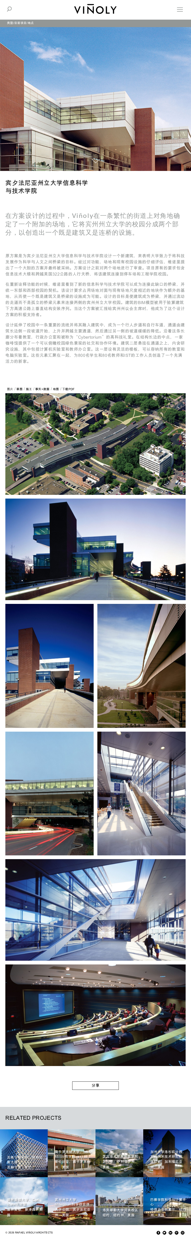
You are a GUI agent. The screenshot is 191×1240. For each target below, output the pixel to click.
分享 (95, 1085)
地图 (56, 389)
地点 (31, 23)
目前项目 (20, 23)
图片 (10, 389)
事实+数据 (42, 389)
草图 (19, 389)
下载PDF (68, 389)
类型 (10, 23)
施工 (29, 389)
